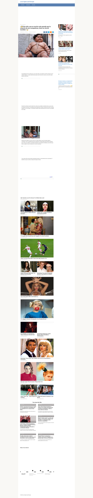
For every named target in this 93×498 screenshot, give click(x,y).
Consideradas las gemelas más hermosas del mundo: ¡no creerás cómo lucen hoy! (65, 64)
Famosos (22, 4)
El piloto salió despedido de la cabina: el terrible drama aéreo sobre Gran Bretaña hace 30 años (65, 32)
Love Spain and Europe (27, 1)
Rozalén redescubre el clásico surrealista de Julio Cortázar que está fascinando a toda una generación (28, 437)
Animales (33, 4)
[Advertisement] (46, 14)
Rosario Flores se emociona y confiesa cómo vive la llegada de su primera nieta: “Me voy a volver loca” (45, 437)
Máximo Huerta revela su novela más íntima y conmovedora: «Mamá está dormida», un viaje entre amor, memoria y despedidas (45, 419)
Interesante (28, 4)
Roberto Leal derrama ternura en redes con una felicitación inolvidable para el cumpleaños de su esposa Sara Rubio (28, 408)
